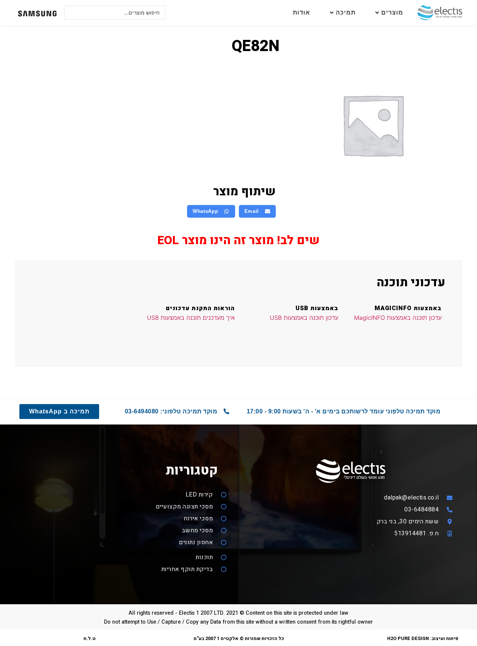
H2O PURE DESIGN (408, 638)
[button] (257, 211)
